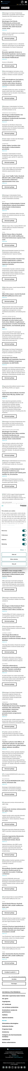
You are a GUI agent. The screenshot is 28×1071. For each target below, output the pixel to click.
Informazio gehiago (9, 38)
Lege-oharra (14, 1064)
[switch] (24, 535)
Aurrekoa (14, 979)
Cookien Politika (20, 1062)
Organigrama (6, 1001)
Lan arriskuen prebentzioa (10, 1007)
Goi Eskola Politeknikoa (11, 992)
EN (23, 4)
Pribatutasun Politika (9, 1062)
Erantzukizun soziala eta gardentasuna (9, 1011)
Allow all (14, 554)
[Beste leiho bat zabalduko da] (3, 1067)
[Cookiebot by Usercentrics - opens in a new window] (20, 506)
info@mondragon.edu (18, 1057)
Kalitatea (5, 1015)
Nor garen (5, 998)
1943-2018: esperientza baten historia (13, 996)
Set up (22, 549)
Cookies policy (11, 525)
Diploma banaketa (7, 1017)
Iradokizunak (6, 1039)
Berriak (4, 1020)
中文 (26, 4)
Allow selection (14, 559)
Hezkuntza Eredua (7, 1026)
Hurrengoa (14, 983)
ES (20, 4)
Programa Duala (7, 1029)
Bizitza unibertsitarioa (9, 1042)
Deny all (14, 564)
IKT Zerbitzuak (6, 1004)
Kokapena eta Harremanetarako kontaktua (12, 1035)
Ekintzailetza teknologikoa (10, 1023)
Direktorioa (5, 1032)
